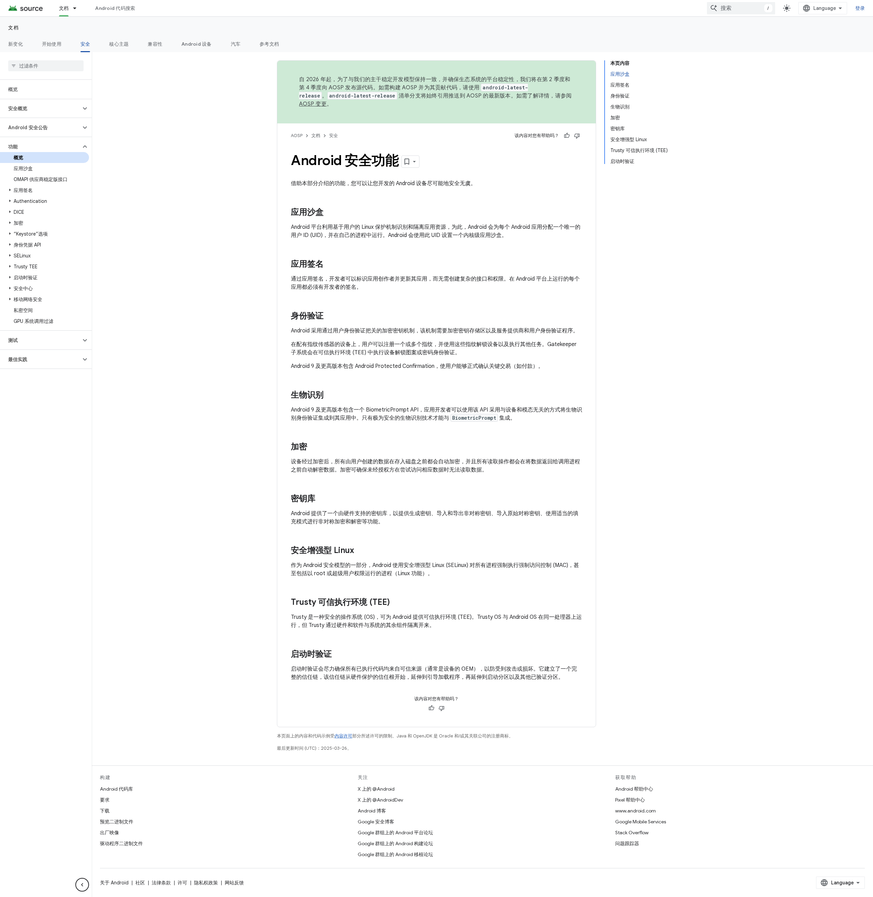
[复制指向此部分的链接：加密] (314, 447)
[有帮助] (567, 136)
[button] (40, 108)
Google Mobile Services (640, 822)
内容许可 (343, 736)
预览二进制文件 (116, 822)
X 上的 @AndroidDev (380, 800)
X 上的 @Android (376, 789)
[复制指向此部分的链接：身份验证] (330, 316)
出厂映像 (109, 832)
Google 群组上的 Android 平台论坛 (395, 832)
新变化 (15, 44)
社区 (140, 882)
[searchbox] (46, 65)
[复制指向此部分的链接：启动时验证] (338, 655)
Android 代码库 (116, 789)
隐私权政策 (206, 882)
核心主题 (119, 44)
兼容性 (155, 44)
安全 (85, 44)
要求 (104, 800)
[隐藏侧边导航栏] (82, 885)
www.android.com (635, 811)
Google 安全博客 (376, 822)
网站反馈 (234, 882)
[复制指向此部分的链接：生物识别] (330, 395)
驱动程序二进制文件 (121, 843)
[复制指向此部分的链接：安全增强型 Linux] (361, 551)
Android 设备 (196, 44)
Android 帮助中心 (634, 789)
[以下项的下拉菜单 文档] (78, 8)
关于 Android (114, 882)
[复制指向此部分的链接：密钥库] (322, 499)
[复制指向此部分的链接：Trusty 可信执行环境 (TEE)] (396, 603)
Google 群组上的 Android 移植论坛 (395, 854)
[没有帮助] (577, 136)
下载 (104, 811)
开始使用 (51, 44)
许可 (182, 882)
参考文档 (269, 44)
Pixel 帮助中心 (630, 800)
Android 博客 (372, 811)
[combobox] (741, 8)
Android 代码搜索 (115, 8)
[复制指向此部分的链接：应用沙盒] (330, 213)
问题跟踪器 (627, 843)
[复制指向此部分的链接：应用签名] (330, 264)
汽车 (236, 44)
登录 (860, 8)
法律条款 (161, 882)
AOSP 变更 (313, 104)
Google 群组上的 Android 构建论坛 (395, 843)
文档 (64, 8)
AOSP (296, 135)
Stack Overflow (632, 832)
